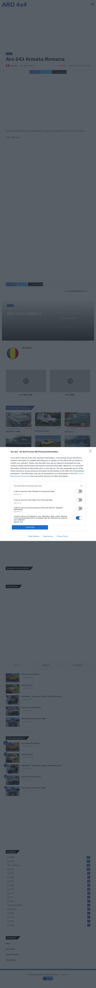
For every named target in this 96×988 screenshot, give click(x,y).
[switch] (79, 491)
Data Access (48, 536)
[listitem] (48, 485)
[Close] (91, 452)
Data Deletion (33, 536)
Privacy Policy (62, 536)
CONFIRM (30, 527)
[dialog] (48, 494)
